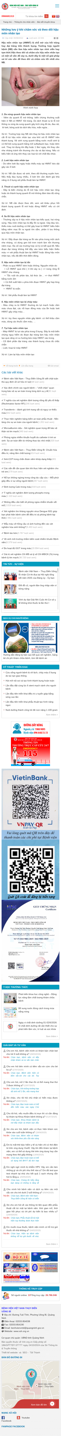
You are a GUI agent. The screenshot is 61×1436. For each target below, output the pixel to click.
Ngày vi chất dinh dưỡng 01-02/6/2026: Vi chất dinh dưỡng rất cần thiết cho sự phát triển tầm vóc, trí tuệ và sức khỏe (37, 1025)
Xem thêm (51, 714)
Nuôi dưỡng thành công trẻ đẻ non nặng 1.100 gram (32, 710)
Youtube (26, 1417)
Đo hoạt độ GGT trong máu (26, 548)
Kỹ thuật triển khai (15, 667)
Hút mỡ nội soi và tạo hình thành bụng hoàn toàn (30, 680)
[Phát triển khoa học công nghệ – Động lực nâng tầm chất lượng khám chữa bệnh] (10, 998)
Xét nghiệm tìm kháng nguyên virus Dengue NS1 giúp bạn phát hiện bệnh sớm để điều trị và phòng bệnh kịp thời (29, 514)
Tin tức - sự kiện (13, 564)
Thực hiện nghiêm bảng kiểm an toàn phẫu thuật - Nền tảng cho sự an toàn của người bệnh (30, 420)
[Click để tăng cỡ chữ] (57, 38)
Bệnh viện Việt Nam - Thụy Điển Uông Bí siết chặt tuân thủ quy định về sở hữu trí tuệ (30, 380)
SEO (25, 1352)
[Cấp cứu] (30, 751)
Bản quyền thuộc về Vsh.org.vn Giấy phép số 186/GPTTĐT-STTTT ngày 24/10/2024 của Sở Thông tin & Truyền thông (30, 1345)
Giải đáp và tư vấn (14, 1045)
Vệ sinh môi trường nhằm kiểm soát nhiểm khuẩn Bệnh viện (30, 541)
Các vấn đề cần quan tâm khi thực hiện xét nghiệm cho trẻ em (30, 470)
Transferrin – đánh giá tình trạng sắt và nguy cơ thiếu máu (29, 411)
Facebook (6, 1421)
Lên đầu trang (27, 366)
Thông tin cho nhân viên (24, 22)
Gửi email (54, 366)
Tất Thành (35, 1352)
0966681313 (8, 16)
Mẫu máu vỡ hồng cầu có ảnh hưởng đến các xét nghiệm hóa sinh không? (27, 525)
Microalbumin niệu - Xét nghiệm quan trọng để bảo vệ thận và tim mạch (29, 430)
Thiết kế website (10, 1352)
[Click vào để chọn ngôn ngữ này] (57, 17)
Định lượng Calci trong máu (25, 487)
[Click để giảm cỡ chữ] (55, 38)
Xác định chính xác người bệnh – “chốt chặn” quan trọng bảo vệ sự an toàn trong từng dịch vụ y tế (29, 391)
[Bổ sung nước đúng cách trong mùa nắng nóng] (10, 1012)
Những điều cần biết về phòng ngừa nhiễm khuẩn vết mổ (29, 504)
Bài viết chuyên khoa (46, 22)
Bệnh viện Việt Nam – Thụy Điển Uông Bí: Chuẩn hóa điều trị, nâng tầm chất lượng (29, 451)
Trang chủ (7, 22)
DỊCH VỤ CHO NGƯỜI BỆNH (15, 618)
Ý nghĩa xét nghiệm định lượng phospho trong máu (25, 494)
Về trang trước (12, 366)
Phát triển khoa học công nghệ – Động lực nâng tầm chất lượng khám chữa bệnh (37, 997)
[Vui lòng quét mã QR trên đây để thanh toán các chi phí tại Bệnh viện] (30, 803)
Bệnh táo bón (19, 533)
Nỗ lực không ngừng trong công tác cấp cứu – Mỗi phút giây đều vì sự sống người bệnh (30, 479)
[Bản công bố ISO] (30, 941)
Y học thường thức (15, 987)
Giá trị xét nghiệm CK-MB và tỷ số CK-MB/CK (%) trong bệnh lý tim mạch (30, 556)
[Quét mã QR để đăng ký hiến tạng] (30, 870)
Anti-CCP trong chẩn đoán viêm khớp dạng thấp (29, 461)
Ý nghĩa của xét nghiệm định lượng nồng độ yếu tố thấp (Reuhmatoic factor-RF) (30, 402)
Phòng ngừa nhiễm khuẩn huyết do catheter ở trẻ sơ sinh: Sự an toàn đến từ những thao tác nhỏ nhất (30, 440)
